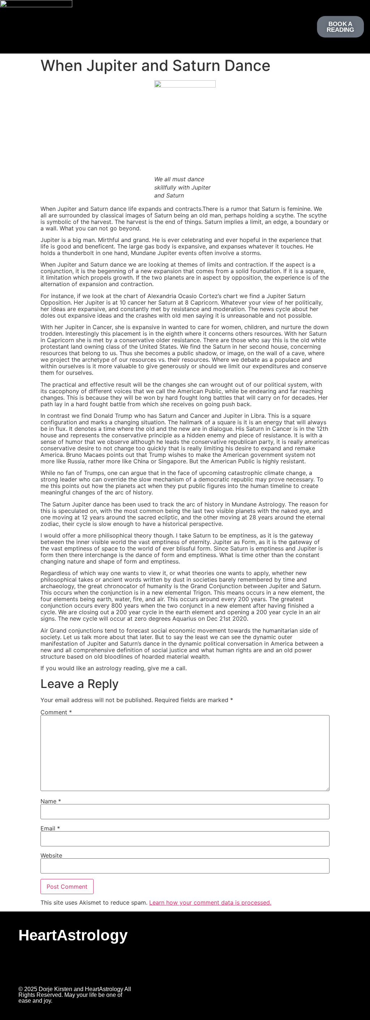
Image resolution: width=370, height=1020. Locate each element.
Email (50, 828)
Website (51, 855)
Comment (56, 712)
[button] (181, 25)
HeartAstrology (73, 935)
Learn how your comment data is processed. (210, 902)
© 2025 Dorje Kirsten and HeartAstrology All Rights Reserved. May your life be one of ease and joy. (74, 995)
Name (50, 801)
